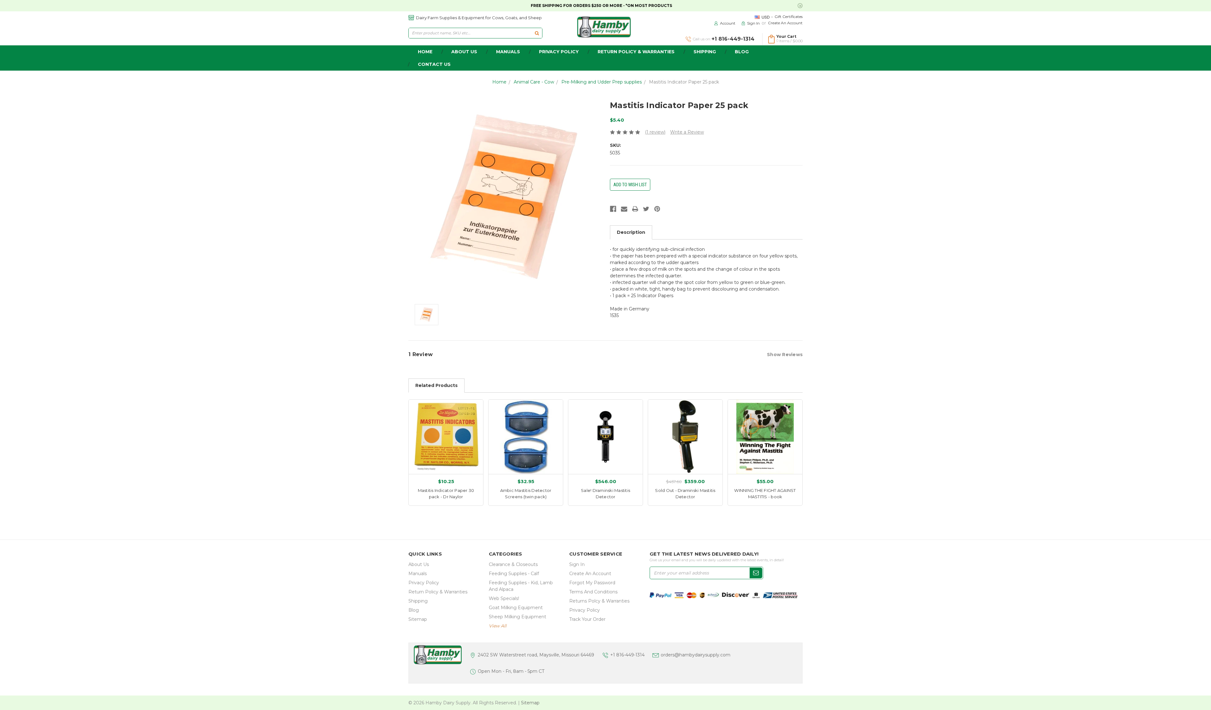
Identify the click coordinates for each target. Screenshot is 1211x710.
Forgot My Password (592, 583)
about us (464, 52)
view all (497, 626)
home (425, 52)
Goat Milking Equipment (516, 607)
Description (631, 232)
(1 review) (655, 132)
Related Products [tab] (436, 385)
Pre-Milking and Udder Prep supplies (601, 82)
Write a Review (687, 132)
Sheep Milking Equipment (517, 617)
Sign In (577, 564)
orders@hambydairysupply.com (695, 655)
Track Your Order (587, 619)
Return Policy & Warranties (636, 52)
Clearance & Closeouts (513, 564)
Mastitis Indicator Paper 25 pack (684, 82)
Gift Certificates (789, 16)
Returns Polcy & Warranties (599, 601)
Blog (742, 52)
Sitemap (417, 619)
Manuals (508, 52)
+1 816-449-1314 (627, 655)
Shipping (704, 52)
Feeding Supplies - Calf (514, 573)
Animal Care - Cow (534, 82)
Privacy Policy (559, 52)
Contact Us (434, 64)
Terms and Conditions (593, 592)
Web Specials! (504, 598)
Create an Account (785, 22)
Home (499, 82)
